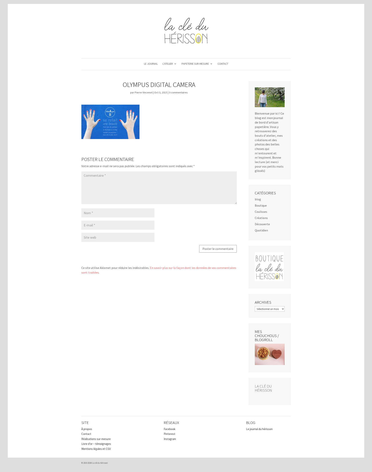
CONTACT (223, 63)
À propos (86, 429)
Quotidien (261, 230)
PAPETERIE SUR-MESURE (195, 63)
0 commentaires (178, 92)
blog (258, 199)
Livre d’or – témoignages (96, 444)
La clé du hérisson (263, 388)
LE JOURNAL (151, 63)
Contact (86, 434)
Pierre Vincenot (143, 92)
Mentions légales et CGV (96, 449)
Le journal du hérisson (259, 429)
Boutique (261, 205)
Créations (261, 218)
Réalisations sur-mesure (96, 439)
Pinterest (169, 434)
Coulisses (261, 212)
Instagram (170, 439)
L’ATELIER (168, 63)
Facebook (169, 429)
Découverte (262, 224)
